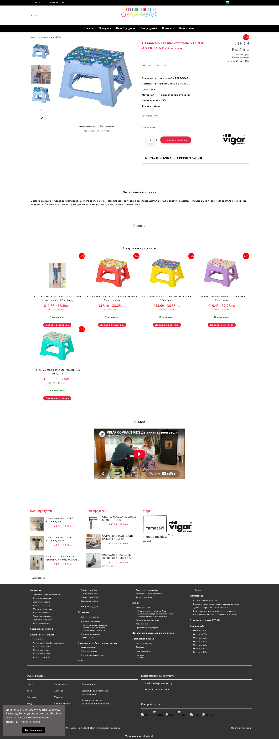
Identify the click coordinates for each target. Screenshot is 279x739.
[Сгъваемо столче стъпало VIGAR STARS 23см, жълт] (167, 273)
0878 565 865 (57, 2)
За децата (140, 647)
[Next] (190, 529)
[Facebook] (237, 3)
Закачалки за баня (144, 597)
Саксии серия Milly (41, 657)
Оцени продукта (106, 126)
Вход (29, 703)
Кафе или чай (142, 624)
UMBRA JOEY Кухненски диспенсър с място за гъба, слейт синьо (117, 557)
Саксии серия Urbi (89, 594)
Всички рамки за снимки (94, 630)
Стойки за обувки (41, 612)
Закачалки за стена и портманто (47, 595)
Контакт (58, 691)
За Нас (30, 691)
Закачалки (35, 590)
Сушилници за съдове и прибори (151, 611)
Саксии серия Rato (89, 590)
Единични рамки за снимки (95, 625)
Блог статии (186, 28)
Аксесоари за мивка (145, 607)
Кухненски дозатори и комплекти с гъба (155, 614)
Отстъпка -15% (200, 648)
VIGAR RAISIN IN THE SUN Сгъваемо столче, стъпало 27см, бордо (57, 298)
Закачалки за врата (41, 602)
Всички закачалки (41, 623)
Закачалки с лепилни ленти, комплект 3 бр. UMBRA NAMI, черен (62, 558)
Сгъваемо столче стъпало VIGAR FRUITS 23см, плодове (112, 298)
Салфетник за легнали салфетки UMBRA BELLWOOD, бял (117, 538)
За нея (140, 658)
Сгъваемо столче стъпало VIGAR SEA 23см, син (57, 371)
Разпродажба (149, 28)
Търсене (58, 697)
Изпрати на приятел (86, 126)
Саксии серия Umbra (90, 597)
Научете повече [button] (31, 721)
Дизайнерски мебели (41, 629)
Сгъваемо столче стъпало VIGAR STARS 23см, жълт (166, 298)
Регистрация (60, 684)
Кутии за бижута (88, 648)
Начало (89, 28)
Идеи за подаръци (144, 651)
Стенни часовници (89, 637)
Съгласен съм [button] (33, 730)
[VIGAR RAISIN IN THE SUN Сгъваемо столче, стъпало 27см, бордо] (57, 275)
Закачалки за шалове (42, 620)
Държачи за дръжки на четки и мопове (210, 607)
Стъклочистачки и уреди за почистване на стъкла (215, 614)
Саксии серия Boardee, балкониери (48, 643)
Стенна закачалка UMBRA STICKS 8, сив (59, 520)
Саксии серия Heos (41, 654)
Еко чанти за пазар (144, 643)
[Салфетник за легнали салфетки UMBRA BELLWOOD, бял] (93, 541)
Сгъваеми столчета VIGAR (49, 37)
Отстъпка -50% (200, 631)
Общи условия (62, 703)
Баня (80, 660)
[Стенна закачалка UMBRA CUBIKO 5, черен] (93, 522)
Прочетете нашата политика (105, 728)
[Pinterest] (247, 3)
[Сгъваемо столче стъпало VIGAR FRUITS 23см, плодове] (112, 273)
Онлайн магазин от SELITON (139, 736)
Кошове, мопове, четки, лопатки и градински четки (216, 604)
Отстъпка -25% (200, 641)
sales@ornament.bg (162, 683)
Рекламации (88, 684)
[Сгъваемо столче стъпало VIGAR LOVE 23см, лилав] (221, 273)
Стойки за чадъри (88, 606)
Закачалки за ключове (43, 616)
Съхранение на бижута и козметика (98, 643)
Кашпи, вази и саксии (42, 635)
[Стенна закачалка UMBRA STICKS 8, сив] (37, 524)
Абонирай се (38, 578)
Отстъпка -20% (200, 645)
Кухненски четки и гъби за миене (152, 617)
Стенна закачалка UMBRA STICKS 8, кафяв (59, 539)
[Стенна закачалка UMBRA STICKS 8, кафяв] (37, 543)
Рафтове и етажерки (90, 617)
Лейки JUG (38, 639)
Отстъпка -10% (200, 652)
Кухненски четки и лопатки (205, 600)
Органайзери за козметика (92, 655)
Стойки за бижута (89, 651)
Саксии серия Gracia (42, 646)
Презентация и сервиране (147, 627)
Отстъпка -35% (200, 634)
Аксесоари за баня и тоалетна (149, 594)
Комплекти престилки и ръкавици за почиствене (214, 611)
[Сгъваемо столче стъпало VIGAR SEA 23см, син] (57, 346)
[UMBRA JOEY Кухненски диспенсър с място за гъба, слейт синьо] (93, 560)
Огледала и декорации (90, 634)
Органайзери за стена (42, 609)
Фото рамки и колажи (90, 621)
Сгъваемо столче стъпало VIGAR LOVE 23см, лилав (222, 298)
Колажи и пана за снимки (94, 628)
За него (198, 590)
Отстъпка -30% (200, 638)
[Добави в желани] (246, 129)
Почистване (196, 596)
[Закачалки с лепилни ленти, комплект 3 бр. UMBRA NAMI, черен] (37, 562)
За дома (140, 655)
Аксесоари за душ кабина (147, 590)
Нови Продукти (125, 28)
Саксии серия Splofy (42, 650)
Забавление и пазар (143, 639)
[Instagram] (242, 3)
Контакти (168, 28)
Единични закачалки (42, 598)
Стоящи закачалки (41, 605)
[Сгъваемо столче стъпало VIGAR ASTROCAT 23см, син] (95, 109)
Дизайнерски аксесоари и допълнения (153, 633)
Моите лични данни (241, 728)
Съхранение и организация (147, 620)
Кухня (135, 603)
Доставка (31, 697)
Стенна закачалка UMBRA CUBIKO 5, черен (119, 518)
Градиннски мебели (89, 601)
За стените (83, 612)
